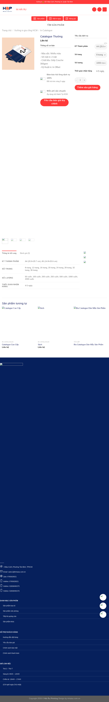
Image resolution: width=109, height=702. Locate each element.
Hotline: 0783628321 (11, 581)
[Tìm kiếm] (99, 9)
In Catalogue (46, 30)
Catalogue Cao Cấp (10, 344)
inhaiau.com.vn (73, 698)
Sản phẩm (41, 19)
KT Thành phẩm (81, 46)
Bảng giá (72, 19)
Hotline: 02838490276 (11, 591)
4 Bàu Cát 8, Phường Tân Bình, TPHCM (17, 567)
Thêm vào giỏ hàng (87, 87)
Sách (40, 344)
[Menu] (94, 9)
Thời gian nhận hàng (83, 71)
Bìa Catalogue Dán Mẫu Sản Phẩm (88, 344)
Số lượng (79, 63)
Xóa (105, 43)
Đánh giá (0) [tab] (25, 253)
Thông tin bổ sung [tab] (9, 253)
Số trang (78, 54)
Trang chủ (6, 30)
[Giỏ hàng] (104, 9)
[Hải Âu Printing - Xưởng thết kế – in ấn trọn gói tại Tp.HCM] (8, 9)
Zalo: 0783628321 (10, 577)
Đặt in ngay (57, 19)
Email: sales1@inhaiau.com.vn (14, 572)
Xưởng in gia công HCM (25, 30)
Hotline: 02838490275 (11, 586)
